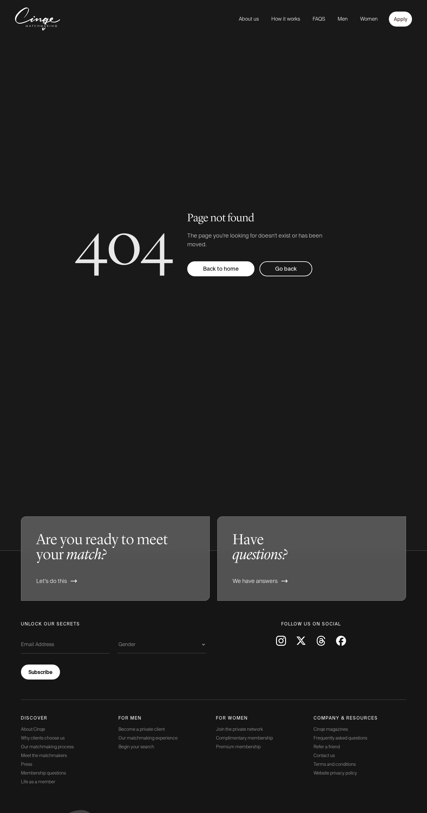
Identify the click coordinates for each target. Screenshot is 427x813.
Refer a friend (327, 747)
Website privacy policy (335, 773)
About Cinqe (33, 729)
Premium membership (238, 747)
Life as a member (38, 782)
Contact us (324, 755)
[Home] (32, 19)
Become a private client (141, 729)
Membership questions (43, 773)
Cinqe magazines (331, 729)
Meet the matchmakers (44, 755)
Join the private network (239, 729)
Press (26, 764)
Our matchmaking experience (148, 738)
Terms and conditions (335, 764)
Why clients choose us (43, 738)
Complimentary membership (244, 738)
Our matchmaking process (47, 747)
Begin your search (136, 747)
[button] (285, 268)
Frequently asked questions (340, 738)
